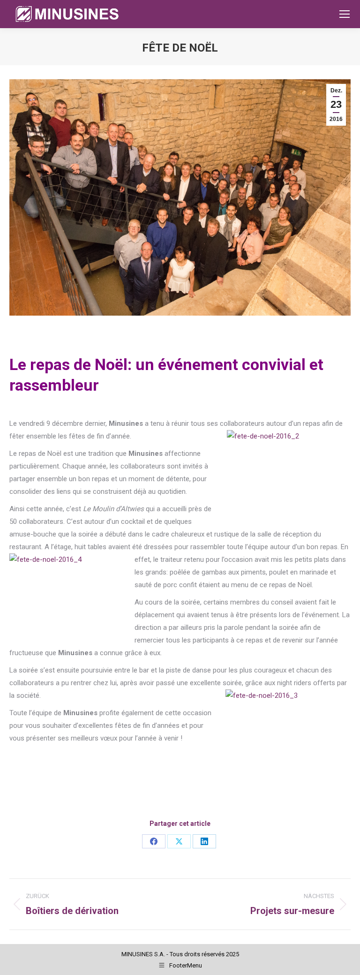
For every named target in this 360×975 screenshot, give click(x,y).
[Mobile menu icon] (344, 14)
